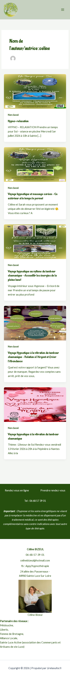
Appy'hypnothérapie (37, 565)
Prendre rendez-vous (52, 490)
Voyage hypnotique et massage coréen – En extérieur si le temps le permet (32, 196)
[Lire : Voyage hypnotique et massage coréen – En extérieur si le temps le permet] (35, 164)
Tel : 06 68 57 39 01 (35, 500)
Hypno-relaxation (18, 121)
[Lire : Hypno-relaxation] (35, 91)
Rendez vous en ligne (17, 490)
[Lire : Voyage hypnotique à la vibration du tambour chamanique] (35, 404)
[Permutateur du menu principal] (62, 9)
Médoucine (6, 625)
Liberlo (4, 629)
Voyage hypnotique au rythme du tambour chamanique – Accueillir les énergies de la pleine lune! (32, 275)
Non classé (13, 114)
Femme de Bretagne (11, 633)
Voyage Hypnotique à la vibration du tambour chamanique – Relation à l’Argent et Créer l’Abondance (33, 357)
